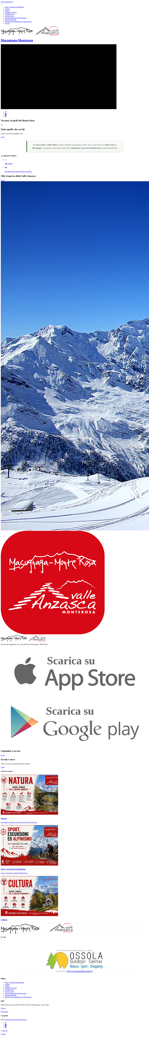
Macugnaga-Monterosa (17, 40)
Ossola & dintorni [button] (10, 20)
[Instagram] (5, 116)
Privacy (3, 1008)
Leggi (3, 137)
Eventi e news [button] (9, 16)
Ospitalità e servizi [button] (11, 12)
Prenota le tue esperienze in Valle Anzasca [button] (18, 21)
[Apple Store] (74, 696)
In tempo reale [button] (9, 14)
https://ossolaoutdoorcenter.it (79, 971)
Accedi (7, 23)
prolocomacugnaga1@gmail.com (16, 1019)
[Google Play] (74, 747)
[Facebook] (5, 112)
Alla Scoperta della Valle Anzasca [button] (15, 18)
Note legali (4, 1012)
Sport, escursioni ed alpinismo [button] (14, 7)
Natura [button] (7, 11)
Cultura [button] (7, 9)
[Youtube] (5, 114)
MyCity (4, 1031)
